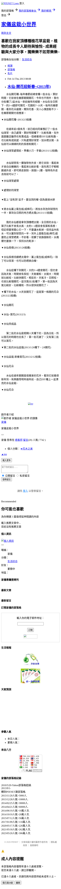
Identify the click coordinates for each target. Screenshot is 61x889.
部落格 (11, 69)
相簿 (10, 65)
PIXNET (14, 842)
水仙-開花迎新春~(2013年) (29, 87)
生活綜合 (27, 59)
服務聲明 (34, 845)
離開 (18, 883)
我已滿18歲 (8, 883)
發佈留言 (7, 479)
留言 (25, 440)
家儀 (3, 422)
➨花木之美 (27, 448)
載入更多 (7, 460)
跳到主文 (6, 33)
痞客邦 (19, 440)
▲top (4, 454)
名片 (10, 73)
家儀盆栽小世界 (18, 24)
